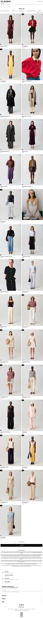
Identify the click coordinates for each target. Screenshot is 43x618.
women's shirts (24, 560)
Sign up (40, 590)
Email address (4, 590)
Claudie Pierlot (3, 6)
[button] (37, 1)
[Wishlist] (20, 15)
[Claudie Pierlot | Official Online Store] (6, 1)
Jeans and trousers (31, 10)
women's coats (6, 560)
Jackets (39, 10)
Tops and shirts (21, 10)
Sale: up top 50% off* (5, 10)
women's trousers (29, 560)
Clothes (7, 6)
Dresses (13, 10)
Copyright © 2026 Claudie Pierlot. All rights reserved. (21, 610)
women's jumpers (39, 560)
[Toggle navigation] (41, 1)
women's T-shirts (13, 560)
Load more (21, 545)
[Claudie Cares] (21, 614)
